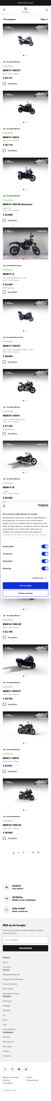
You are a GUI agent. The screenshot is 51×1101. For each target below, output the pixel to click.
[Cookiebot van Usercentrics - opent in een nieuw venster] (38, 505)
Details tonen (38, 578)
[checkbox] (4, 83)
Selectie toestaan (25, 593)
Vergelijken (12, 83)
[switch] (45, 554)
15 (32, 852)
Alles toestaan (25, 586)
